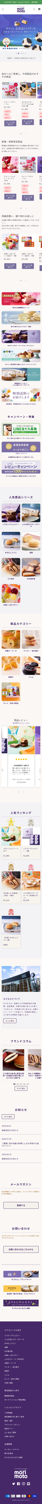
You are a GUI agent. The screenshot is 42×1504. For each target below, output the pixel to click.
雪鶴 (6, 1347)
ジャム (6, 1375)
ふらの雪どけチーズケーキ (14, 1339)
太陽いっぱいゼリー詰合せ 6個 (10, 255)
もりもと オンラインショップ (23, 1500)
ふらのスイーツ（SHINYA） (14, 1359)
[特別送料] (21, 395)
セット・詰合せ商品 (11, 1379)
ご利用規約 (8, 1413)
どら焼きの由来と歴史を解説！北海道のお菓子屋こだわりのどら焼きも (13, 1075)
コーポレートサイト (11, 1449)
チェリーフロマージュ (9, 103)
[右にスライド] (26, 133)
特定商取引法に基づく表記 (14, 1417)
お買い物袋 (8, 1383)
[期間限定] (21, 298)
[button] (34, 9)
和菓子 (6, 1371)
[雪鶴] (21, 317)
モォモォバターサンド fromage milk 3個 (28, 104)
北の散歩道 (8, 1351)
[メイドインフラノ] (21, 355)
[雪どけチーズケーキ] (21, 374)
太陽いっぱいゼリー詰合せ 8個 (28, 255)
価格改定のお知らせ (10, 1130)
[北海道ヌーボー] (21, 429)
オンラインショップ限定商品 (15, 1400)
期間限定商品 (9, 1396)
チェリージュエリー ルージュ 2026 (9, 178)
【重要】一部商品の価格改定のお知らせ (21, 58)
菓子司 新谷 (8, 1453)
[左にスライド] (16, 133)
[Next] (36, 1065)
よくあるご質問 (10, 1432)
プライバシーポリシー (12, 1424)
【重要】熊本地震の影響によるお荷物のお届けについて (20, 1144)
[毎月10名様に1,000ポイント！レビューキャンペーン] (21, 467)
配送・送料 (8, 1421)
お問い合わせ (9, 1436)
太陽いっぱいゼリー (11, 1355)
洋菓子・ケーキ (10, 1363)
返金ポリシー (9, 1428)
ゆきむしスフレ (10, 1343)
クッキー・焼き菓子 (11, 1367)
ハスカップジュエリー (12, 1335)
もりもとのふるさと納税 (13, 1457)
